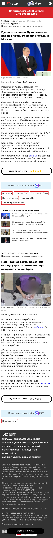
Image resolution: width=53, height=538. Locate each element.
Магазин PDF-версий (29, 446)
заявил (33, 156)
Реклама (7, 439)
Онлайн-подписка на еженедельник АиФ (25, 443)
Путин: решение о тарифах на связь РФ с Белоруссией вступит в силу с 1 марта (28, 223)
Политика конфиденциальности (17, 524)
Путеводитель (29, 450)
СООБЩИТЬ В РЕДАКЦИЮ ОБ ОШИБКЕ (21, 457)
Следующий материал (25, 531)
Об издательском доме (27, 439)
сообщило (38, 327)
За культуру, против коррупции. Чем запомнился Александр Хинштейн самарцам (30, 231)
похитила (45, 383)
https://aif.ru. (37, 520)
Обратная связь (10, 450)
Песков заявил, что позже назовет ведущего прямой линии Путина (30, 239)
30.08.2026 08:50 (8, 253)
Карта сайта (9, 453)
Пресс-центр (9, 446)
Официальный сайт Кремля (14, 77)
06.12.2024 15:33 (8, 21)
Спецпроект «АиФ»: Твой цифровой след (26, 12)
